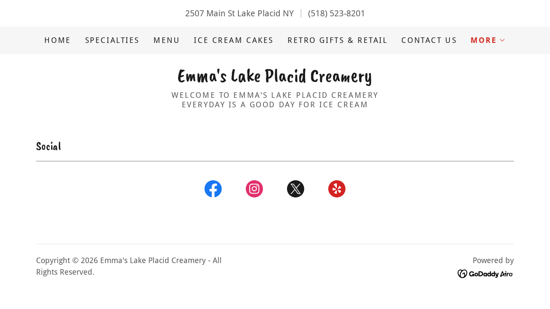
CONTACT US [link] (429, 40)
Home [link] (57, 40)
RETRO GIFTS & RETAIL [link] (337, 40)
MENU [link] (166, 40)
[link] (274, 78)
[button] (488, 40)
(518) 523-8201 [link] (336, 13)
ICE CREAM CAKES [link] (234, 40)
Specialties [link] (112, 40)
